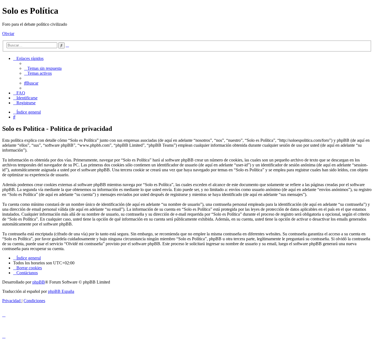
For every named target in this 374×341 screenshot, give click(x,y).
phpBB (38, 282)
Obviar (8, 33)
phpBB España (61, 291)
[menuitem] (43, 68)
